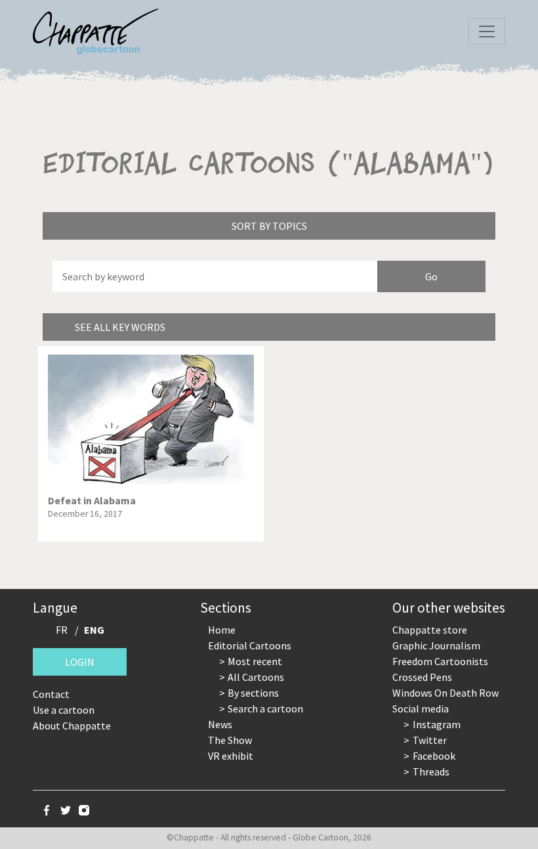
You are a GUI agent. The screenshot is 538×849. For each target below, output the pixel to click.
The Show (230, 740)
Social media (420, 708)
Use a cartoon (63, 709)
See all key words (120, 327)
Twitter (430, 740)
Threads (431, 771)
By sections (253, 692)
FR (62, 629)
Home (222, 629)
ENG (94, 629)
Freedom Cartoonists (440, 661)
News (220, 724)
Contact (51, 694)
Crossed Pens (422, 677)
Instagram (437, 724)
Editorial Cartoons (249, 645)
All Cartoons (256, 677)
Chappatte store (429, 629)
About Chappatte (72, 725)
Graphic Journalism (436, 645)
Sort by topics (269, 225)
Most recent (255, 661)
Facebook (434, 755)
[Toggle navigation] (486, 31)
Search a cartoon (265, 708)
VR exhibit (230, 755)
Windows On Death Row (445, 692)
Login (79, 661)
